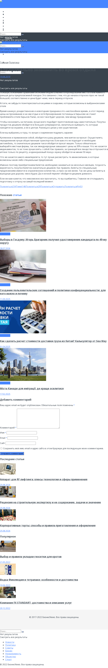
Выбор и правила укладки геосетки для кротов (31, 556)
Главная (4, 62)
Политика (10, 14)
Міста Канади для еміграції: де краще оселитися (32, 388)
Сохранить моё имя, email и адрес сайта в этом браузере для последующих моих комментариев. (53, 448)
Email (3, 437)
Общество (10, 54)
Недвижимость (13, 23)
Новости (9, 11)
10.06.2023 (5, 585)
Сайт (2, 443)
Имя (3, 432)
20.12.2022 (5, 608)
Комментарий (8, 427)
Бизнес (8, 20)
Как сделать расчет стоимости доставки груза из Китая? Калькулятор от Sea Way (53, 341)
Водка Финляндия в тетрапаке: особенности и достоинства (39, 579)
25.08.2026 (5, 484)
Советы (9, 17)
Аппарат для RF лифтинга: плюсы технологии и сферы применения (43, 479)
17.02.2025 (5, 394)
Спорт (8, 28)
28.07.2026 (5, 248)
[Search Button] (23, 34)
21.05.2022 (5, 562)
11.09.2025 (5, 299)
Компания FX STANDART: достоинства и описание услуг (36, 602)
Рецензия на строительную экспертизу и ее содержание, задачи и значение (50, 502)
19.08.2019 (5, 76)
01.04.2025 (5, 346)
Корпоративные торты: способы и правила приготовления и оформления (47, 525)
